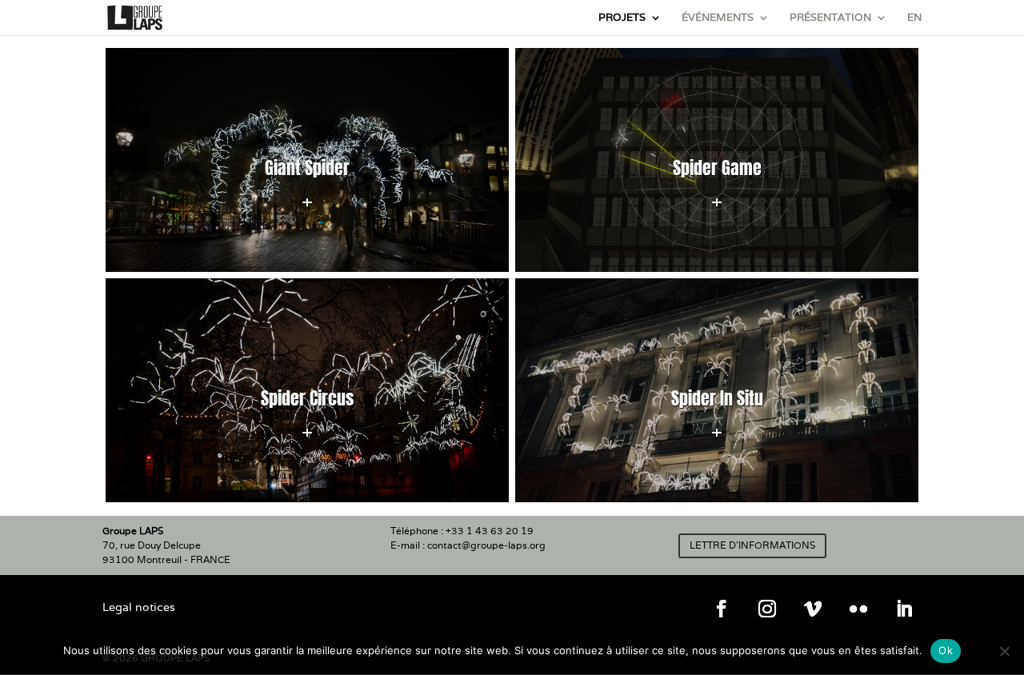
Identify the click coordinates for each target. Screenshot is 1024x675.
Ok (945, 650)
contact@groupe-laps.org (486, 545)
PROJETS (622, 18)
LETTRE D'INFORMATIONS (752, 545)
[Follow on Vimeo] (812, 608)
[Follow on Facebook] (721, 608)
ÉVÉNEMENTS (718, 18)
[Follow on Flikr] (858, 608)
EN (914, 18)
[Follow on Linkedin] (904, 608)
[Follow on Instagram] (767, 608)
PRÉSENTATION (830, 18)
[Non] (1004, 651)
